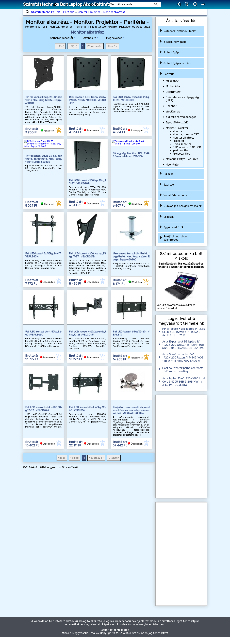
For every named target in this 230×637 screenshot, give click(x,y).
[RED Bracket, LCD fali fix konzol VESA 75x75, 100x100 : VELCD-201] (87, 73)
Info (106, 4)
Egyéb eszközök (173, 227)
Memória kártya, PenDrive (182, 159)
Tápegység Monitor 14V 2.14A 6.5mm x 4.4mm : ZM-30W (131, 155)
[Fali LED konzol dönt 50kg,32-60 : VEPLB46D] (43, 307)
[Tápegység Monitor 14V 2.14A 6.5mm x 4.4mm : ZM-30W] (131, 142)
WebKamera (173, 111)
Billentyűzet (174, 91)
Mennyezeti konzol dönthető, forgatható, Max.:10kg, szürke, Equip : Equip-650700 (131, 256)
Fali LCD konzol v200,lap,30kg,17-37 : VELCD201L (87, 182)
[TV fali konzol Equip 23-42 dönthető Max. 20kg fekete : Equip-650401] (43, 73)
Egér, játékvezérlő (177, 122)
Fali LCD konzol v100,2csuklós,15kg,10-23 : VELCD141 (87, 333)
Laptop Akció (81, 4)
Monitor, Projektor (89, 12)
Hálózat (168, 173)
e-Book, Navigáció (174, 41)
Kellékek (168, 216)
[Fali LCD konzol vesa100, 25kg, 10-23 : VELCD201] (131, 73)
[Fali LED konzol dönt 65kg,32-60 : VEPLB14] (87, 383)
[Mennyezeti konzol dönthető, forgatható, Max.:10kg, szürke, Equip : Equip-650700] (131, 229)
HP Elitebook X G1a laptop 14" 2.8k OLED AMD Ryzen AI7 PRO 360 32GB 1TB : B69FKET (183, 332)
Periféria (68, 12)
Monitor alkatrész (114, 12)
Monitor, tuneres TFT (186, 134)
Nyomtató (172, 164)
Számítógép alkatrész (177, 63)
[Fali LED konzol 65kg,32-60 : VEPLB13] (131, 307)
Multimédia (173, 86)
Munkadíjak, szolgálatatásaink (182, 206)
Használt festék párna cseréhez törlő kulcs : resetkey (182, 369)
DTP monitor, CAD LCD (187, 147)
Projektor (178, 140)
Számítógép (171, 52)
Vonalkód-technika (175, 195)
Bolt (98, 4)
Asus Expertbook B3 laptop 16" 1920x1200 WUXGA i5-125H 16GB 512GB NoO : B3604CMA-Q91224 (183, 345)
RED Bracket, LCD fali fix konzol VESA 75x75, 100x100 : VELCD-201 (87, 100)
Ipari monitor (181, 150)
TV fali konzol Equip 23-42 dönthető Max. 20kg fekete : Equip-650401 (43, 100)
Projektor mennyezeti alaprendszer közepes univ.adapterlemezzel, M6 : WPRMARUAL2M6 (131, 410)
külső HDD (172, 80)
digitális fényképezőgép (181, 117)
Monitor (177, 131)
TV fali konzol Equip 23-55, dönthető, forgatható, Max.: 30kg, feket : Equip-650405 (43, 158)
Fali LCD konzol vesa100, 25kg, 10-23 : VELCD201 (131, 98)
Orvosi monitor (182, 144)
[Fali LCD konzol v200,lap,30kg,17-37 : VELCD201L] (87, 156)
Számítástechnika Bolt (45, 4)
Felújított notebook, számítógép (176, 238)
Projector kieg (181, 153)
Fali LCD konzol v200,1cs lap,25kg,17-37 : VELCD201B (87, 255)
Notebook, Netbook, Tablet (179, 31)
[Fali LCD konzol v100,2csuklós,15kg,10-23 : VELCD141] (87, 307)
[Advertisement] (181, 446)
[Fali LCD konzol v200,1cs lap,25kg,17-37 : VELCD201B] (87, 229)
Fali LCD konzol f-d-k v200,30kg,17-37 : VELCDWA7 (43, 409)
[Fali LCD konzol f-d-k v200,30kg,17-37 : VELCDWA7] (43, 383)
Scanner (171, 106)
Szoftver (169, 184)
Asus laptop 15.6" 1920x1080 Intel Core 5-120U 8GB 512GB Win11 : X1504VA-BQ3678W (183, 381)
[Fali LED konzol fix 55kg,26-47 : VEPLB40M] (43, 229)
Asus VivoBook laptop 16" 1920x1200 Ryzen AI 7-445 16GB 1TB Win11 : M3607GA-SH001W (183, 357)
